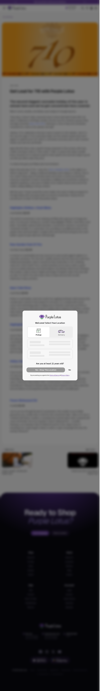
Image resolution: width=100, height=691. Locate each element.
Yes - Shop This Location (45, 370)
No (70, 370)
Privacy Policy (65, 375)
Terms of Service (55, 375)
